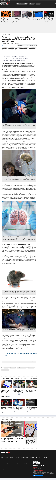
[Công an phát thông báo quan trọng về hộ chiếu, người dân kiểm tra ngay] (19, 402)
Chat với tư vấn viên (39, 475)
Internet (13, 7)
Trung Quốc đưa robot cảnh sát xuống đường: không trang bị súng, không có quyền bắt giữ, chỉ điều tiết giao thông (18, 391)
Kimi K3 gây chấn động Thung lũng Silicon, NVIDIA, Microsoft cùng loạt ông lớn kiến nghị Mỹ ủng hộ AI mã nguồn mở (49, 19)
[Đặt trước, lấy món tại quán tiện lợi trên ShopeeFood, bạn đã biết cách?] (31, 384)
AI (5, 7)
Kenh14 (5, 0)
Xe (29, 7)
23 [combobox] (21, 378)
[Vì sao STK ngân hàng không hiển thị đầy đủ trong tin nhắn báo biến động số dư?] (31, 402)
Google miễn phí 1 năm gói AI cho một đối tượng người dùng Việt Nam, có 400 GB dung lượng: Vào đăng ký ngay (30, 440)
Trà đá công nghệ (24, 457)
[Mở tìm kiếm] (55, 3)
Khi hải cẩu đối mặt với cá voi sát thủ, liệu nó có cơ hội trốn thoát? (14, 56)
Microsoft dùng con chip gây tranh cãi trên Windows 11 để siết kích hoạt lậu (38, 18)
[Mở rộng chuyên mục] (54, 7)
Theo (19, 361)
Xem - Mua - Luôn (24, 7)
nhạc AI (38, 3)
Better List (32, 3)
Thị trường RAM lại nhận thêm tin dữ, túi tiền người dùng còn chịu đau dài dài (27, 18)
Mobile (2, 7)
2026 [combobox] (31, 378)
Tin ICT (8, 7)
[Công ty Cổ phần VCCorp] (36, 464)
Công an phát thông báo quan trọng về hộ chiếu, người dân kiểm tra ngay (18, 408)
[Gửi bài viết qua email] (2, 45)
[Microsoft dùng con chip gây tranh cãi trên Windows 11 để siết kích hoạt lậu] (38, 14)
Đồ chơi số (40, 7)
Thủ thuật (32, 457)
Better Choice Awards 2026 (22, 3)
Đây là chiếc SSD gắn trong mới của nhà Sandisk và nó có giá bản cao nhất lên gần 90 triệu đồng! (12, 439)
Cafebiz (8, 0)
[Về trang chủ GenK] (5, 3)
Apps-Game (34, 7)
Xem (35, 378)
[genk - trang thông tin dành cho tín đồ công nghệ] (6, 453)
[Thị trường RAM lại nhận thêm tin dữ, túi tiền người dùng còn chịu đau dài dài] (27, 14)
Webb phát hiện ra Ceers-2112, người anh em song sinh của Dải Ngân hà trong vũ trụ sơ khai (18, 54)
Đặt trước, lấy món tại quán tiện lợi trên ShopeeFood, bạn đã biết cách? (31, 390)
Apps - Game (38, 457)
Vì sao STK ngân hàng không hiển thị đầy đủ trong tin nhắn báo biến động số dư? (31, 408)
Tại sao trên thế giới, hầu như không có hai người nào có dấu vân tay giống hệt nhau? (17, 58)
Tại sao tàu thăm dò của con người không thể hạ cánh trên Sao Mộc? (14, 60)
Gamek (2, 0)
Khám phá (18, 7)
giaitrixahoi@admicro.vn (39, 470)
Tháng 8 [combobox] (25, 378)
